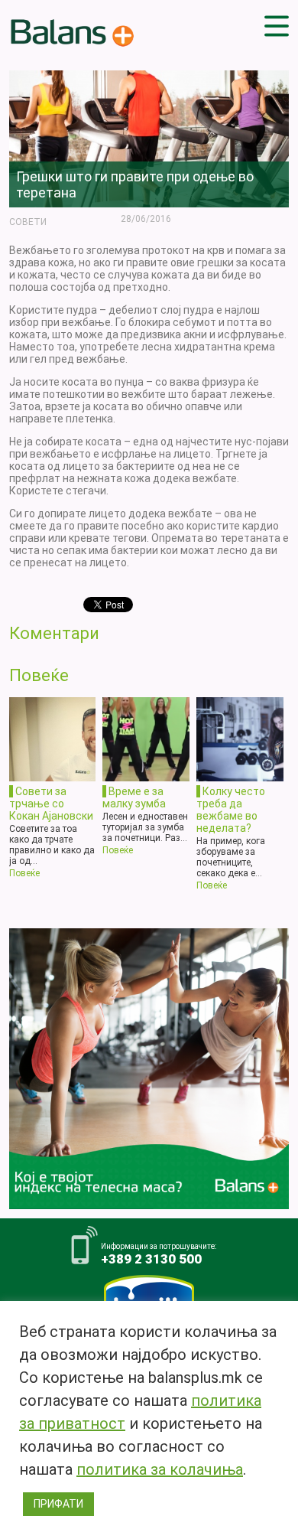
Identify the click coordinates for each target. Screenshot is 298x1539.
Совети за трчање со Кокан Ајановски (51, 803)
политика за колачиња (159, 1469)
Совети (28, 222)
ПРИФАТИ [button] (58, 1504)
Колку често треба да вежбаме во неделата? (230, 809)
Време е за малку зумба (134, 797)
